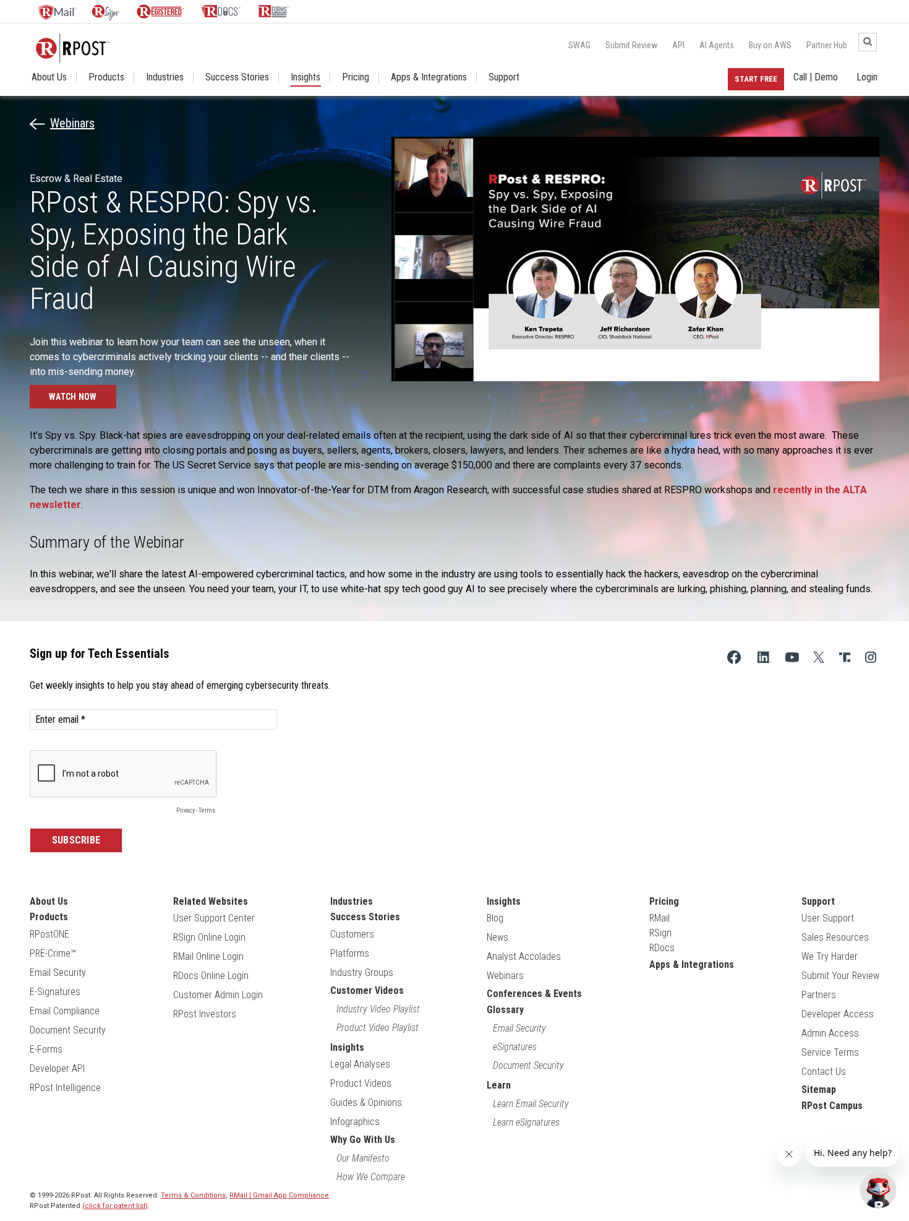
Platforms (349, 953)
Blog (495, 918)
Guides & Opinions (366, 1102)
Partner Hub (826, 45)
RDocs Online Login (211, 976)
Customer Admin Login (218, 995)
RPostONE (49, 934)
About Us (49, 77)
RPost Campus (832, 1105)
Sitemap (818, 1089)
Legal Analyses (360, 1064)
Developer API (57, 1068)
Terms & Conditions (193, 1195)
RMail (659, 918)
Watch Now (73, 397)
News (497, 937)
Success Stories (237, 77)
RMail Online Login (208, 956)
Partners (818, 995)
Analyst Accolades (524, 956)
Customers (352, 934)
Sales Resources (835, 937)
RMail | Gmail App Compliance (279, 1195)
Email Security (58, 972)
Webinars (72, 123)
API (678, 45)
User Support (827, 918)
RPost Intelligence (65, 1088)
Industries (165, 77)
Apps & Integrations (429, 77)
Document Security (68, 1030)
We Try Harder (829, 956)
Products (106, 77)
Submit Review (631, 45)
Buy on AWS (770, 45)
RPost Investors (204, 1014)
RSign (660, 933)
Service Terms (830, 1052)
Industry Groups (361, 972)
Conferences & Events (534, 993)
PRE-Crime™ (53, 953)
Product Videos (360, 1083)
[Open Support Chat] (878, 1190)
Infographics (355, 1122)
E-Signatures (55, 992)
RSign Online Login (209, 937)
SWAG (579, 45)
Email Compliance (65, 1011)
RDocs (662, 948)
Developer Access (837, 1014)
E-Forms (46, 1049)
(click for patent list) (115, 1206)
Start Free (756, 79)
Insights (305, 77)
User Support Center (214, 918)
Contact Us (823, 1071)
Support (504, 77)
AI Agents (716, 45)
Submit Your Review (840, 976)
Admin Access (830, 1033)
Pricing (355, 77)
